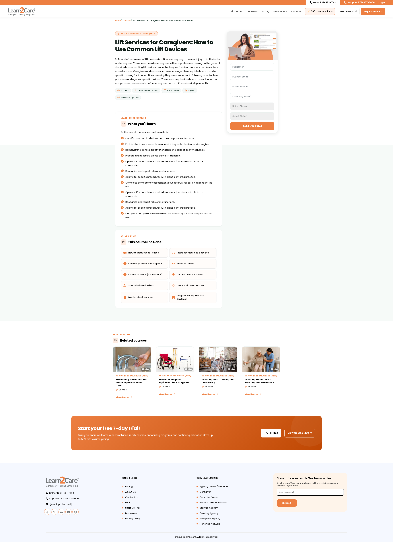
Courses (252, 11)
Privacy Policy (132, 518)
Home (118, 20)
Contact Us (131, 497)
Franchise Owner (209, 497)
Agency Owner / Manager (214, 486)
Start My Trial (132, 507)
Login (381, 2)
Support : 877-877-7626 (64, 498)
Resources (280, 11)
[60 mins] (218, 359)
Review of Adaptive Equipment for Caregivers (174, 381)
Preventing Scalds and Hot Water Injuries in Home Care (131, 382)
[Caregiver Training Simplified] (62, 481)
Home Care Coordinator (213, 502)
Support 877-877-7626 (361, 2)
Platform (237, 11)
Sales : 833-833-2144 (61, 493)
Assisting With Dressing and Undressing (218, 381)
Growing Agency (209, 513)
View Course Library (300, 433)
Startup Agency (209, 507)
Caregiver (205, 491)
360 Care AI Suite (322, 11)
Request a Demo (373, 11)
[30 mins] (132, 359)
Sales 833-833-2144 (325, 2)
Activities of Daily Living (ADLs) (138, 33)
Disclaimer (131, 513)
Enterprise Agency (210, 518)
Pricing (265, 11)
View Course (122, 397)
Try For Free (271, 433)
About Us (296, 11)
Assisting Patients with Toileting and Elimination (259, 381)
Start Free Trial (348, 11)
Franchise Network (210, 523)
